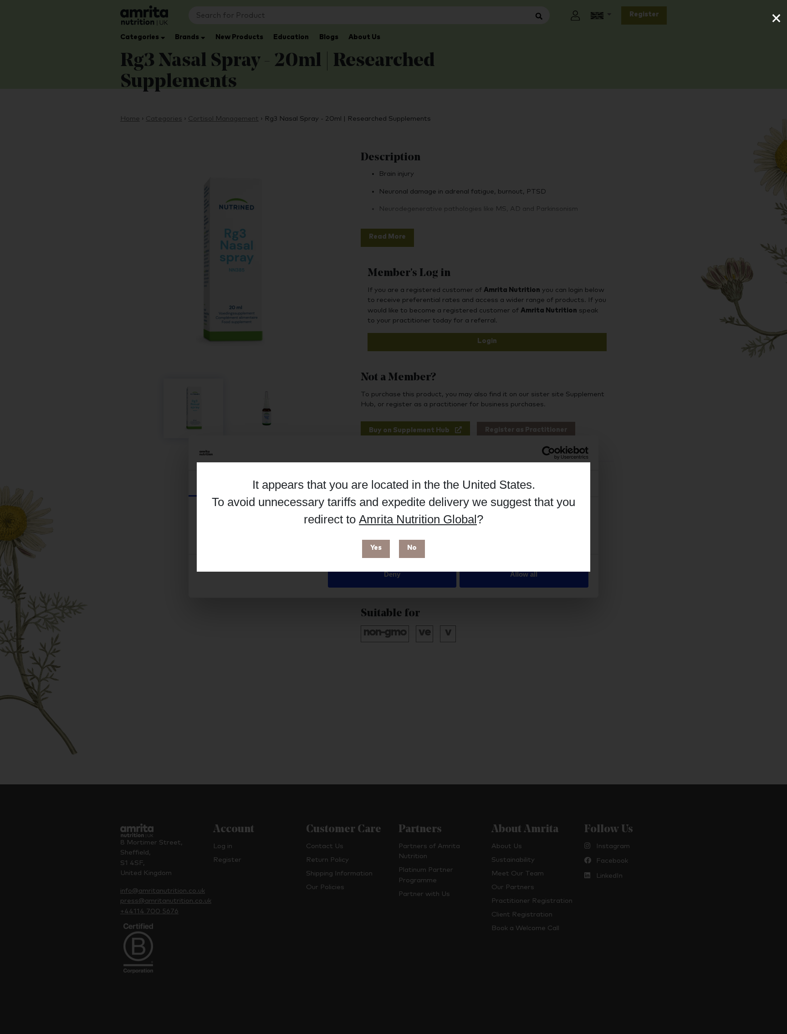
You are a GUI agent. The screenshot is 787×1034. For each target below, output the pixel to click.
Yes (376, 547)
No (412, 547)
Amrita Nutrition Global (418, 519)
